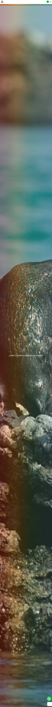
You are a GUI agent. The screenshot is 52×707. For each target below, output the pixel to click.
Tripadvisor (48, 1)
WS (49, 699)
